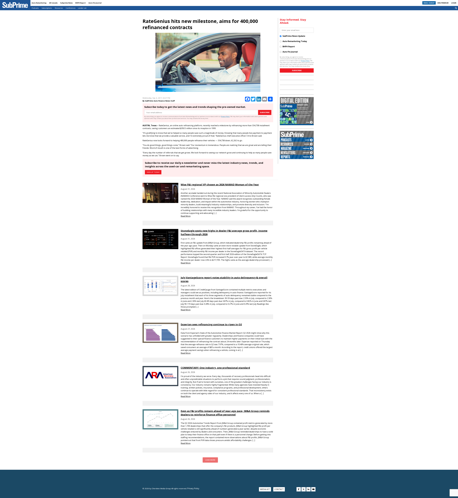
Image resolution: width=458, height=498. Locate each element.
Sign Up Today (153, 172)
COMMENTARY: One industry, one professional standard (215, 367)
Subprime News (66, 3)
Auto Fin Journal (94, 3)
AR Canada (53, 3)
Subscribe (265, 112)
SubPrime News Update (294, 36)
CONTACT (279, 489)
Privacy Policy (225, 116)
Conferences (70, 8)
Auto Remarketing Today (295, 41)
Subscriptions (47, 8)
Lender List (82, 8)
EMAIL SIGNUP (429, 3)
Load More (210, 460)
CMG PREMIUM (442, 3)
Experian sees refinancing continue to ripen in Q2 (211, 324)
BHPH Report (80, 3)
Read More (185, 216)
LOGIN (453, 3)
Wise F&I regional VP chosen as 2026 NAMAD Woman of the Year (220, 184)
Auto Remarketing (39, 3)
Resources (59, 8)
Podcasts (35, 8)
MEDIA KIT (265, 489)
